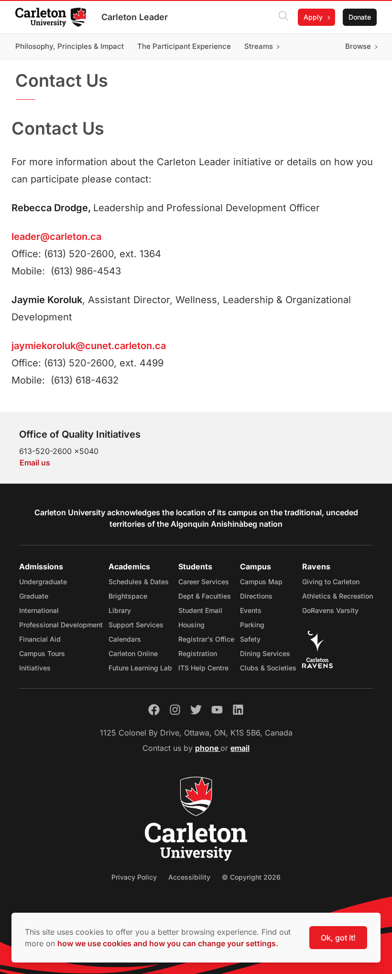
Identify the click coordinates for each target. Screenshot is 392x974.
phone (207, 748)
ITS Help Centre (203, 668)
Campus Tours (42, 653)
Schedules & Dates (139, 582)
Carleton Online (133, 653)
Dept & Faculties (204, 596)
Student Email (200, 610)
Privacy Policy (134, 877)
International (39, 610)
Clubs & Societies (268, 668)
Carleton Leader (134, 17)
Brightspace (128, 596)
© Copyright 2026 (251, 877)
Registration (197, 653)
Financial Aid (40, 639)
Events (250, 610)
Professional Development (61, 625)
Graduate (33, 596)
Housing (191, 625)
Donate (359, 17)
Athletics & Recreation (337, 596)
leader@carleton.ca (56, 236)
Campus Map (261, 582)
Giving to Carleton (330, 582)
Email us (35, 462)
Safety (250, 639)
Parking (252, 625)
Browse (358, 46)
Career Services (203, 582)
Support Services (136, 625)
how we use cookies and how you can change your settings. (167, 943)
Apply (313, 17)
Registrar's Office (206, 639)
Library (120, 610)
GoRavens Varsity (330, 610)
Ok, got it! (338, 937)
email (240, 748)
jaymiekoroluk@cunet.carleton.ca (88, 345)
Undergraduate (43, 582)
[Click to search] (283, 17)
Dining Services (265, 653)
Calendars (125, 639)
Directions (256, 596)
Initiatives (35, 668)
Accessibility (189, 877)
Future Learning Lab (140, 668)
